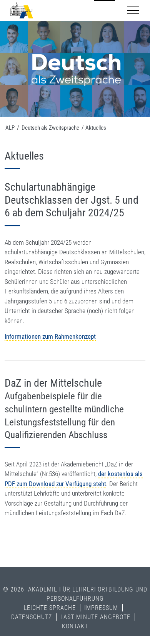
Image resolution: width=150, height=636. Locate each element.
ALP (10, 127)
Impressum (101, 607)
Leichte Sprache (50, 607)
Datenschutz (31, 617)
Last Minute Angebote (95, 617)
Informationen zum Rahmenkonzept (50, 336)
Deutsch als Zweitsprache (50, 127)
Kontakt (75, 626)
